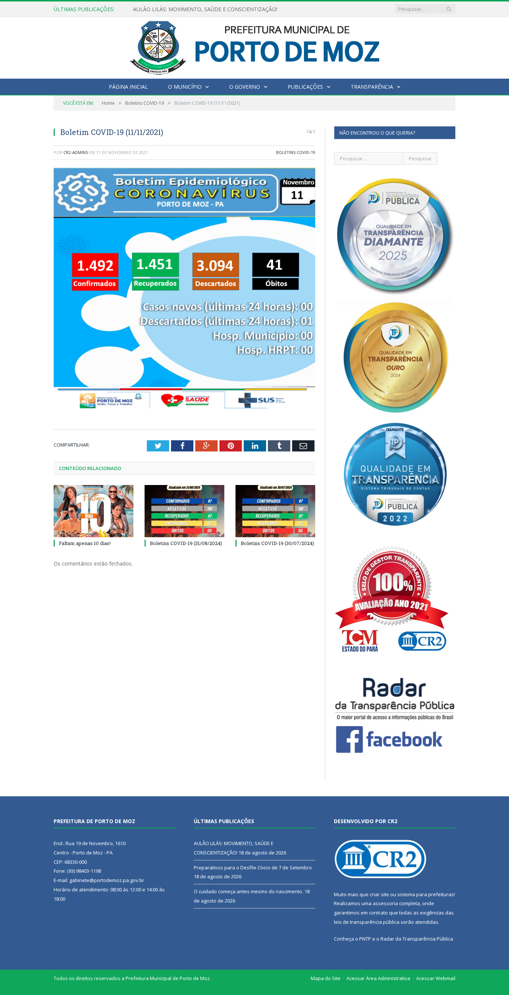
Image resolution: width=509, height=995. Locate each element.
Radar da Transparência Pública (416, 938)
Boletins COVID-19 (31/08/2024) (186, 543)
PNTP (365, 938)
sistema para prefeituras (425, 894)
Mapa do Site (326, 978)
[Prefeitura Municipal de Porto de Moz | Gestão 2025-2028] (254, 46)
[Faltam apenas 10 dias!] (93, 511)
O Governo (244, 86)
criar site (379, 894)
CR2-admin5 (75, 152)
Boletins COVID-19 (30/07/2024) (277, 543)
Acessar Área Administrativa (378, 978)
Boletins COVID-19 (295, 152)
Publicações (305, 86)
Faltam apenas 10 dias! (85, 543)
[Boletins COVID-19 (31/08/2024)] (184, 511)
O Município (185, 86)
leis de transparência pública (366, 922)
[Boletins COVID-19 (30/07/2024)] (275, 511)
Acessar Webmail (435, 978)
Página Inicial (128, 86)
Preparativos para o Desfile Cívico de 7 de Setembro (196, 9)
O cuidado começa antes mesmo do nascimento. (248, 891)
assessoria (385, 903)
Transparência (372, 86)
